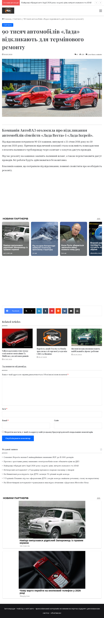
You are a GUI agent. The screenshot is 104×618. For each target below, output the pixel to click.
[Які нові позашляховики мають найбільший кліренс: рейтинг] (86, 337)
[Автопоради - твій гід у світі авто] (8, 10)
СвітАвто (17, 19)
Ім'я (4, 409)
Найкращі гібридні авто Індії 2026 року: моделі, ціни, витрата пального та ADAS (56, 2)
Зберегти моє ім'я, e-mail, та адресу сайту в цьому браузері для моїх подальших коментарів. (48, 432)
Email (5, 420)
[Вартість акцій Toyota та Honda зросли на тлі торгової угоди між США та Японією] (52, 337)
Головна (7, 19)
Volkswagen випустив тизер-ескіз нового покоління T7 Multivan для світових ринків (15, 353)
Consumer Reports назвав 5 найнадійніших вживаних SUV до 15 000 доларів (39, 457)
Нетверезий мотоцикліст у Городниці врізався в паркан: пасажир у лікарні (39, 470)
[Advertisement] (52, 194)
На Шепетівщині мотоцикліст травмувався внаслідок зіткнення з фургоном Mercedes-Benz (46, 482)
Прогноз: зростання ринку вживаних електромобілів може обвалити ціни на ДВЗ (41, 461)
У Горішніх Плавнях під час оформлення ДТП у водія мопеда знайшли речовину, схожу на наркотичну (51, 478)
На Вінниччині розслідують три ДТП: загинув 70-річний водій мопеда (36, 474)
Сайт (56, 420)
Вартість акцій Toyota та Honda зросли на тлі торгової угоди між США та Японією (52, 351)
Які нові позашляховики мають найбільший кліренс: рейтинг (85, 350)
